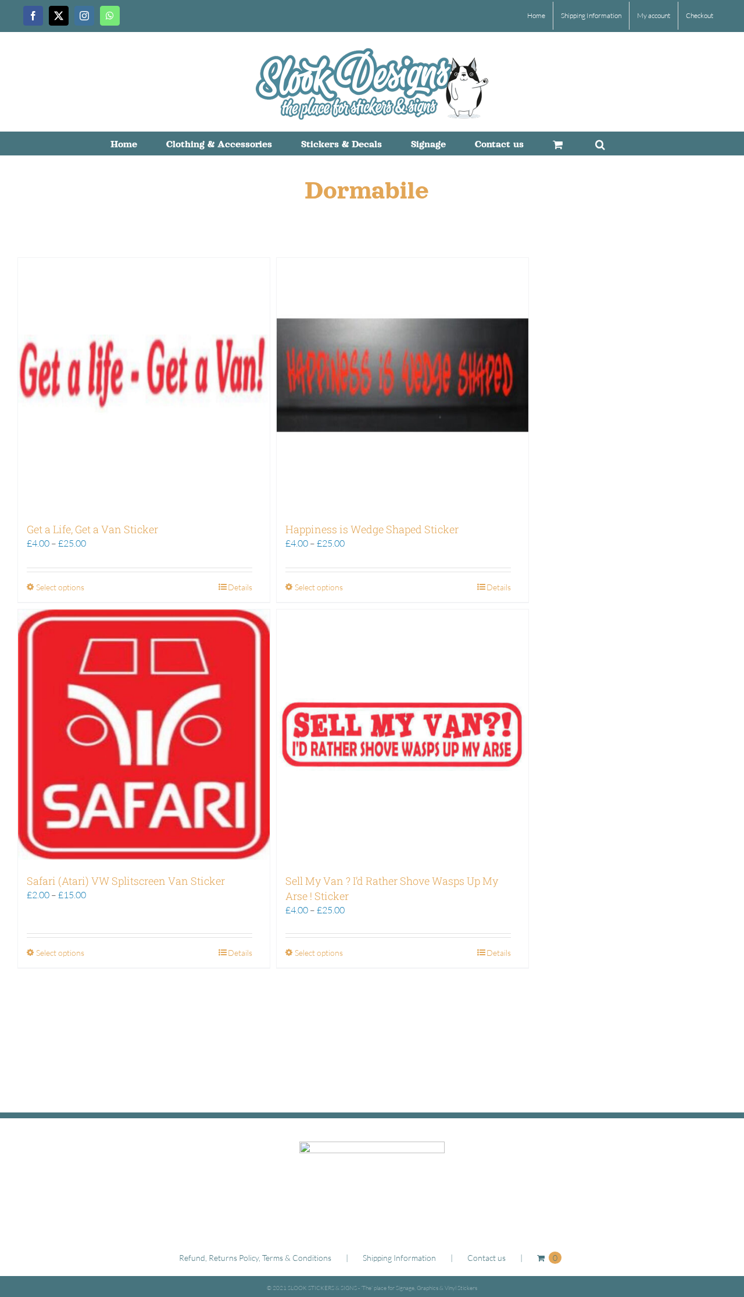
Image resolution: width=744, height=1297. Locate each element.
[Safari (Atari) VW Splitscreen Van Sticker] (144, 735)
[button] (600, 143)
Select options (60, 587)
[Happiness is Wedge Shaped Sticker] (402, 384)
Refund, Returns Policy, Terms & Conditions (255, 1258)
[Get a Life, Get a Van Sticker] (144, 384)
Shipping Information (399, 1258)
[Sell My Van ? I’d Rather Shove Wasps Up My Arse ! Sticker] (402, 735)
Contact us (486, 1258)
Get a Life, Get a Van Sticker (92, 529)
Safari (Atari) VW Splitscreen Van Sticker (126, 881)
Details (240, 587)
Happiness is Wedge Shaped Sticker (372, 529)
